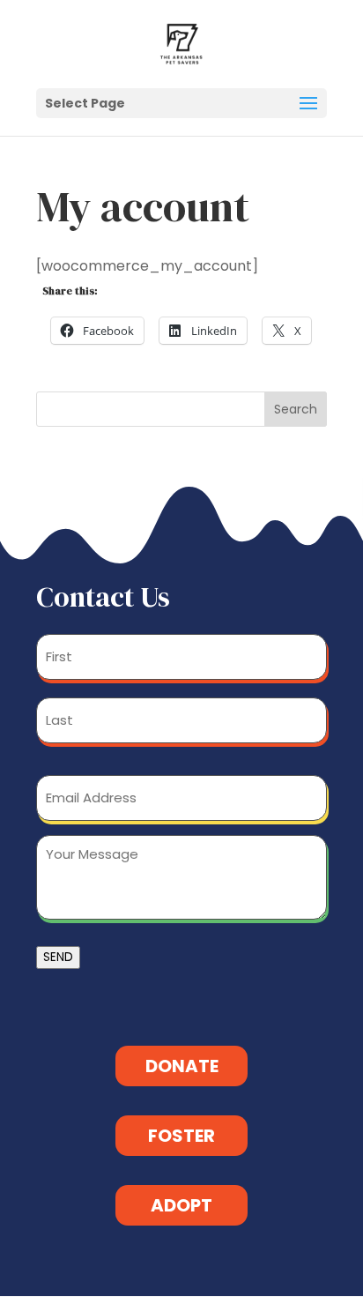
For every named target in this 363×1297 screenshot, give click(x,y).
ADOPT (181, 1205)
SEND (58, 957)
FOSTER (181, 1135)
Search (295, 409)
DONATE (182, 1066)
